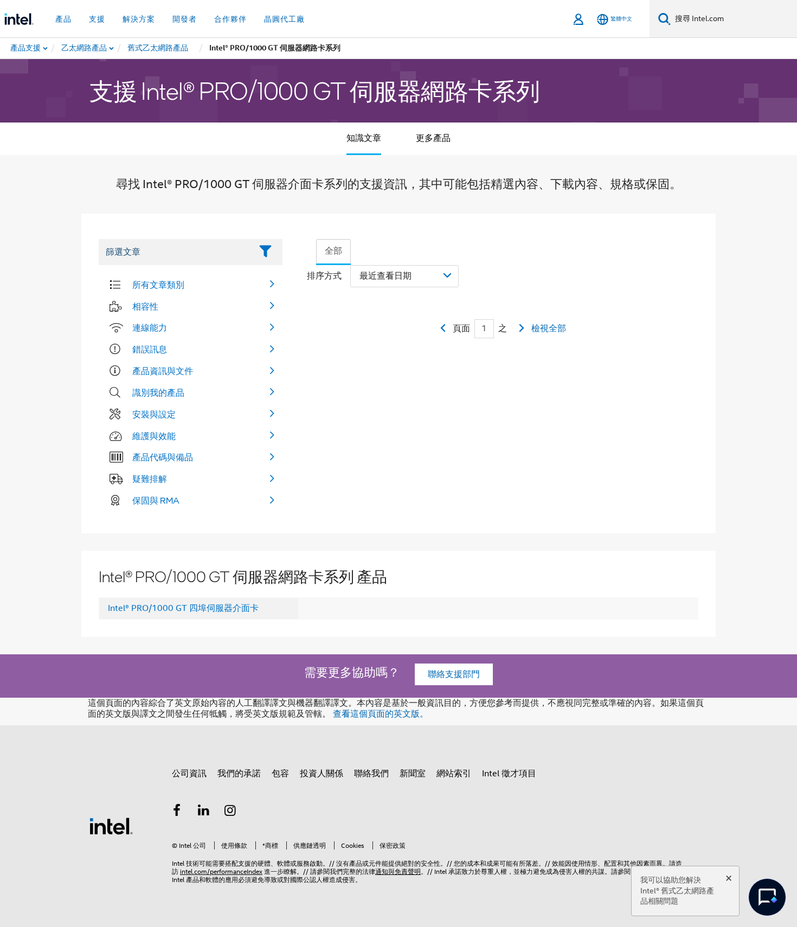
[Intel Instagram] (230, 812)
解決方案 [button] (139, 19)
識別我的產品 (158, 392)
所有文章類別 (158, 284)
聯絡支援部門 (454, 674)
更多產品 (433, 138)
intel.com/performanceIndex (221, 871)
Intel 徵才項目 (509, 773)
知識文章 (363, 138)
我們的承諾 (239, 773)
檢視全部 (548, 328)
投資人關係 (321, 773)
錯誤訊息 (149, 349)
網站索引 (453, 773)
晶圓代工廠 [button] (284, 19)
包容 (280, 773)
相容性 (145, 306)
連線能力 (149, 327)
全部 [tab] (333, 251)
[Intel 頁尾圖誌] (111, 825)
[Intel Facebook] (177, 812)
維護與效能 (154, 435)
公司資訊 (189, 773)
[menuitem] (84, 48)
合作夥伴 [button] (230, 19)
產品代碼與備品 (162, 457)
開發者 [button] (184, 19)
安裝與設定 (154, 414)
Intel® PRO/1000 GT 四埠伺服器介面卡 (183, 608)
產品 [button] (63, 19)
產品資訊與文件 (162, 370)
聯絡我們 (371, 773)
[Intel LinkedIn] (204, 812)
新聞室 (413, 773)
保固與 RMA (155, 500)
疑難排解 (149, 478)
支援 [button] (97, 19)
